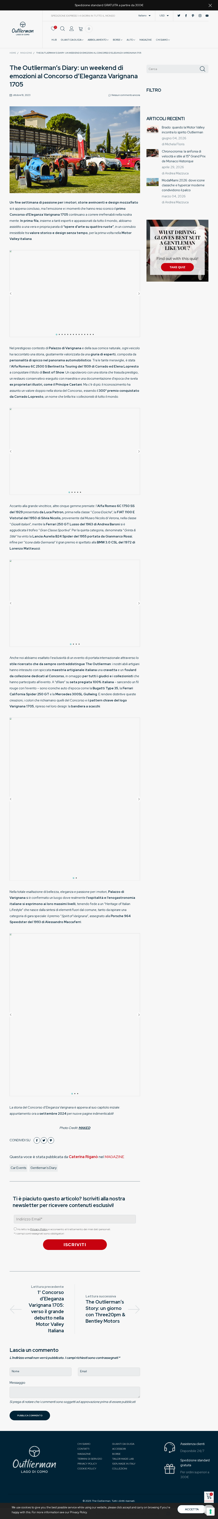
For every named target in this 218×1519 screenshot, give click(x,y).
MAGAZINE (145, 39)
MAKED (84, 1128)
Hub (54, 39)
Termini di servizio (89, 1459)
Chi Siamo (162, 39)
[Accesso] (71, 31)
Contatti (83, 1449)
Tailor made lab (123, 1459)
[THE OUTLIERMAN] (23, 28)
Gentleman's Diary (43, 1168)
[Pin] (51, 1140)
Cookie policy (86, 1468)
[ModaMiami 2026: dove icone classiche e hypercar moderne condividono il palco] (152, 182)
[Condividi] (37, 1140)
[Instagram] (200, 16)
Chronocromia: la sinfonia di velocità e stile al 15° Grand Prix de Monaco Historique (183, 156)
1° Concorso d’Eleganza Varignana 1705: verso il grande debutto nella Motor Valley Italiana (46, 1311)
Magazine (84, 1454)
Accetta (192, 1509)
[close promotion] (210, 5)
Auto (130, 39)
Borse (117, 39)
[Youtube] (207, 16)
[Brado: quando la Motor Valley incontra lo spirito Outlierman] (152, 129)
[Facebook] (185, 16)
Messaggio (17, 1383)
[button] (202, 69)
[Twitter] (178, 16)
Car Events (18, 1168)
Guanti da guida (71, 39)
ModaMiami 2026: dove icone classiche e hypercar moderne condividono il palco (183, 185)
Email (83, 1371)
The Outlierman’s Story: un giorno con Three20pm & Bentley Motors (105, 1311)
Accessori (119, 1449)
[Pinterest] (192, 16)
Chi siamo (83, 1444)
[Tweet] (44, 1140)
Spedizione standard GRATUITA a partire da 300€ (109, 5)
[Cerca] (62, 31)
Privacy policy (87, 1463)
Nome (15, 1371)
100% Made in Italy (123, 1463)
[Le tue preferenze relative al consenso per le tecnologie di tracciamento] (211, 1512)
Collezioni (119, 1468)
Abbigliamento (97, 39)
